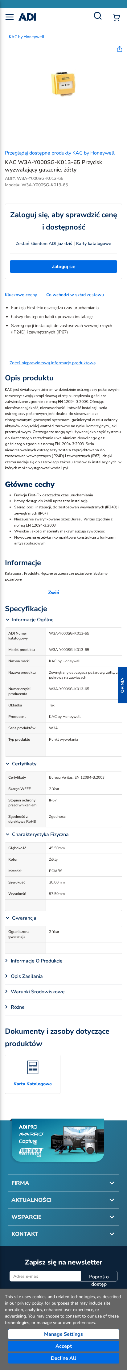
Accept (63, 1346)
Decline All (63, 1358)
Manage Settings (63, 1334)
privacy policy (30, 1303)
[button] (122, 685)
